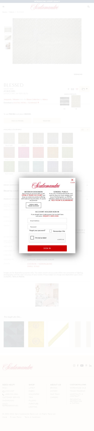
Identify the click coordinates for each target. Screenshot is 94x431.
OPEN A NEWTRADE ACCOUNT (33, 205)
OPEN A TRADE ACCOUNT (32, 195)
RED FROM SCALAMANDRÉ (62, 200)
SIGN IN (47, 248)
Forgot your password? (37, 230)
